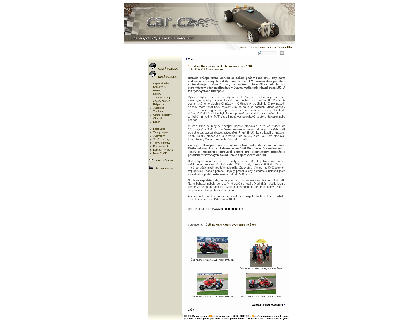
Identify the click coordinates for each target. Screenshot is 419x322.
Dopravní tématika (163, 149)
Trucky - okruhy (161, 97)
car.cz (254, 47)
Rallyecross (159, 104)
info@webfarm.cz (221, 316)
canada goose (281, 318)
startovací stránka (164, 160)
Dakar (156, 121)
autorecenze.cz (268, 47)
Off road (157, 118)
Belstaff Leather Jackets (261, 318)
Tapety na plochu (162, 132)
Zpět (190, 59)
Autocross (158, 108)
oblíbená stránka (164, 168)
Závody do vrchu (162, 101)
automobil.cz (286, 47)
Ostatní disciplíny (162, 115)
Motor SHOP (160, 153)
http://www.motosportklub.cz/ (224, 208)
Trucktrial (158, 111)
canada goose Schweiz (234, 318)
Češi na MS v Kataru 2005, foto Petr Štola (212, 260)
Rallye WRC (159, 87)
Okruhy (157, 94)
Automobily (159, 135)
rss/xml (258, 316)
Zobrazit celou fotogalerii (267, 304)
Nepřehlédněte (161, 83)
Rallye (156, 90)
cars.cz (244, 47)
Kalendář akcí (160, 146)
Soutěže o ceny (161, 139)
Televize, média (161, 142)
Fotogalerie (159, 128)
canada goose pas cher (207, 318)
